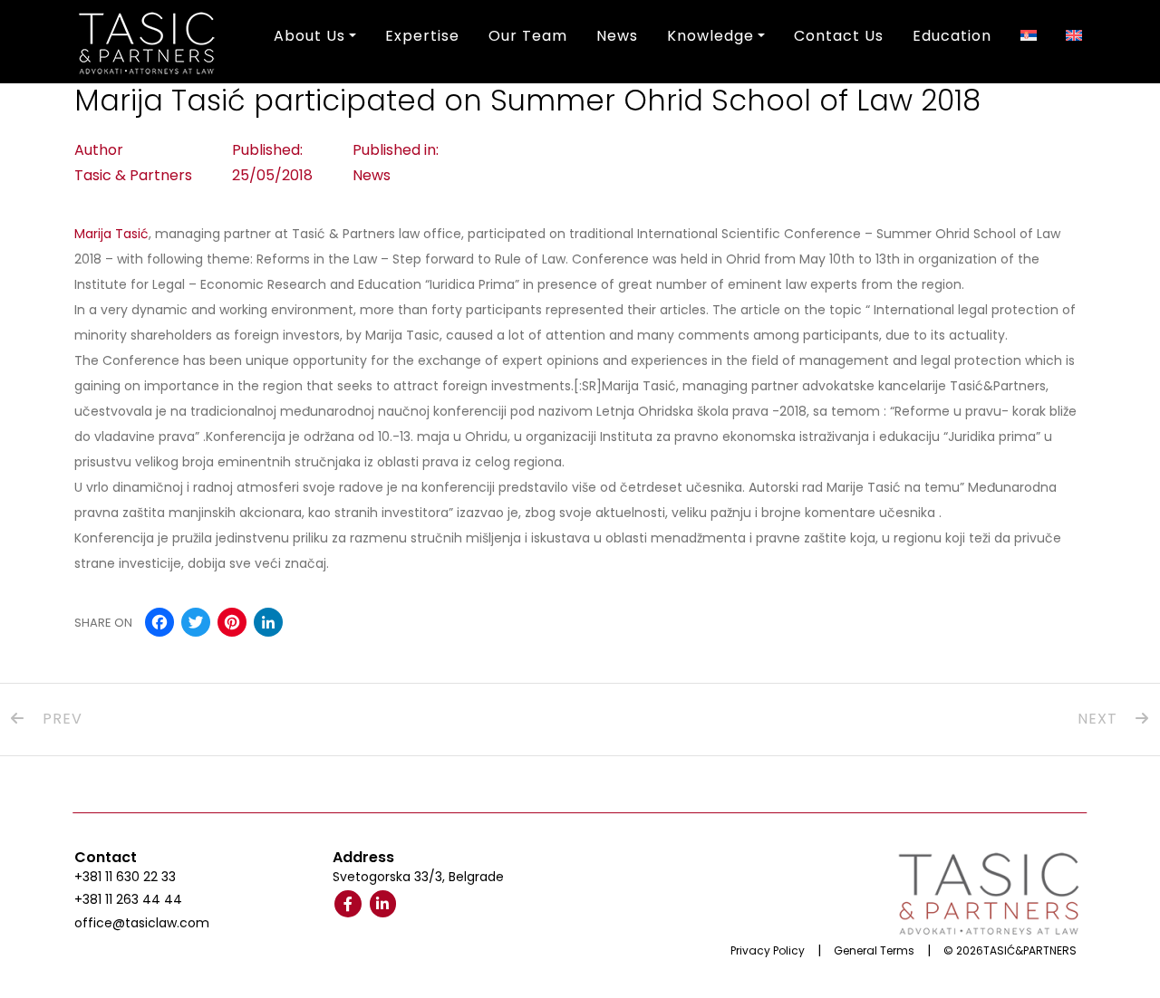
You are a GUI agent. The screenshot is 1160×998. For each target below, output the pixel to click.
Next (1100, 718)
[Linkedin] (383, 903)
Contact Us (839, 35)
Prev (60, 718)
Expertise (422, 35)
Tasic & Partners (133, 175)
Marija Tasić (111, 234)
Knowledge (710, 35)
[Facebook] (348, 903)
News (617, 35)
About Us (309, 35)
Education (952, 35)
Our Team (527, 35)
